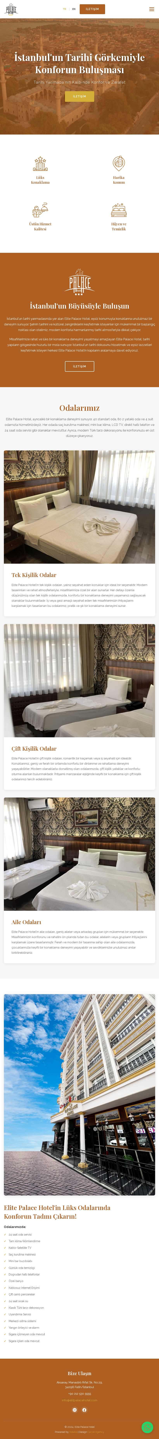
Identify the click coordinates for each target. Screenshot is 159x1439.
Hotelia (73, 1431)
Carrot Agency (96, 1431)
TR (64, 9)
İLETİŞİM (92, 9)
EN (74, 9)
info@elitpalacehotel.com (79, 1400)
